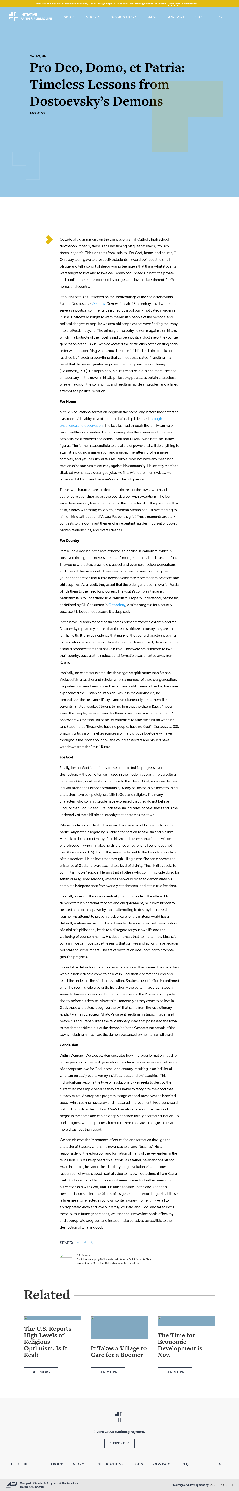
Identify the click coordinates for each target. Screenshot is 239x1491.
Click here (174, 3)
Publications (122, 16)
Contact (175, 16)
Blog (151, 16)
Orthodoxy (116, 605)
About (70, 16)
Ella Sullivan (37, 113)
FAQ (198, 16)
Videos (93, 16)
